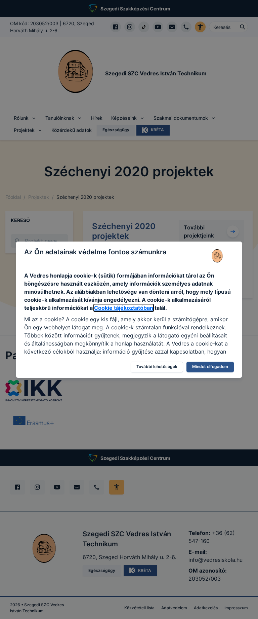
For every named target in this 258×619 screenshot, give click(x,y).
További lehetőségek (156, 366)
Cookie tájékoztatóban (123, 307)
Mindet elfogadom (210, 366)
